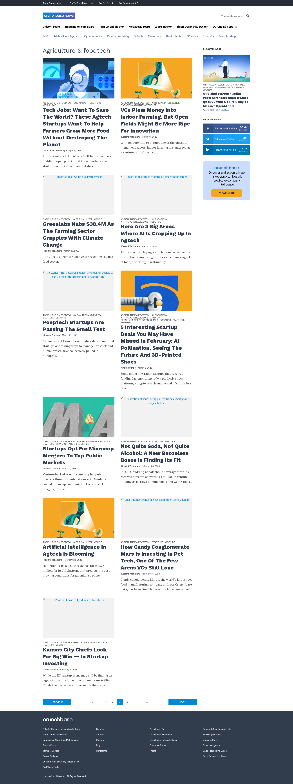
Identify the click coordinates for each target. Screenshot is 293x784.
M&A (106, 441)
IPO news (192, 36)
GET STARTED (228, 193)
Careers (100, 734)
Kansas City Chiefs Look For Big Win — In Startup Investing (75, 656)
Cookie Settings (50, 756)
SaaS (46, 36)
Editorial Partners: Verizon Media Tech (61, 729)
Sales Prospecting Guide (215, 750)
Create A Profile (210, 739)
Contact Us (101, 750)
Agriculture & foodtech (57, 103)
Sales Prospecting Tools (214, 756)
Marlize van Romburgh (55, 150)
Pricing (153, 750)
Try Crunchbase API (128, 3)
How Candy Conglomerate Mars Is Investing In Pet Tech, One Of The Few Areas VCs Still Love (155, 557)
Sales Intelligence (211, 745)
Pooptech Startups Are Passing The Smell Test (74, 325)
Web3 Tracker (163, 27)
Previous (57, 702)
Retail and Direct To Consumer (139, 320)
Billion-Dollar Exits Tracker (192, 27)
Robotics (126, 105)
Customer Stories (158, 745)
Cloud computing (118, 36)
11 (133, 702)
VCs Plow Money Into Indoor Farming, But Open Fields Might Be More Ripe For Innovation (155, 120)
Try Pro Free (105, 3)
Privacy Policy (49, 745)
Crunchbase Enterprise (161, 734)
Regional (208, 87)
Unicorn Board (51, 27)
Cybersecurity (93, 36)
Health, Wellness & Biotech (90, 642)
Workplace (49, 105)
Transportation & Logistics (72, 444)
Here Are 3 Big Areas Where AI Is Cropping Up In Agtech (156, 233)
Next (181, 702)
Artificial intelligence (66, 36)
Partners (100, 739)
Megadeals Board (139, 27)
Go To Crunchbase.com (81, 3)
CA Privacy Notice (51, 767)
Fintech (138, 36)
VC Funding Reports (224, 27)
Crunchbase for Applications (163, 739)
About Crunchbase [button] (52, 3)
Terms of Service (51, 750)
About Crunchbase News (55, 734)
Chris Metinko (128, 367)
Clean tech (154, 36)
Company (100, 729)
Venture (151, 105)
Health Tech (173, 36)
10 (126, 702)
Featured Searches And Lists (217, 729)
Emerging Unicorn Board (79, 27)
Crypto (154, 318)
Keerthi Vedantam (130, 136)
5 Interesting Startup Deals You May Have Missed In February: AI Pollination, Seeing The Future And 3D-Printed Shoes (151, 344)
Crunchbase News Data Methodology (61, 739)
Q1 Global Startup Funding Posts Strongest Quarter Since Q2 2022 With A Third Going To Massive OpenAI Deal (225, 100)
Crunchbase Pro (157, 729)
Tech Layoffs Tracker (111, 27)
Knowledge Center (212, 734)
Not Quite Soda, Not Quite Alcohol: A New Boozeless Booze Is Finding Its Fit (155, 453)
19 (147, 702)
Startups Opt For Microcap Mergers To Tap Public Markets (78, 455)
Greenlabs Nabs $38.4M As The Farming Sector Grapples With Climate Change (78, 234)
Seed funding (227, 36)
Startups (95, 103)
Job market (81, 103)
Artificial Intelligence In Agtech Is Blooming (74, 550)
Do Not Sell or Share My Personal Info (61, 761)
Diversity (208, 36)
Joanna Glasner (51, 335)
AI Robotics (159, 219)
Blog (98, 745)
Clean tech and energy (88, 315)
